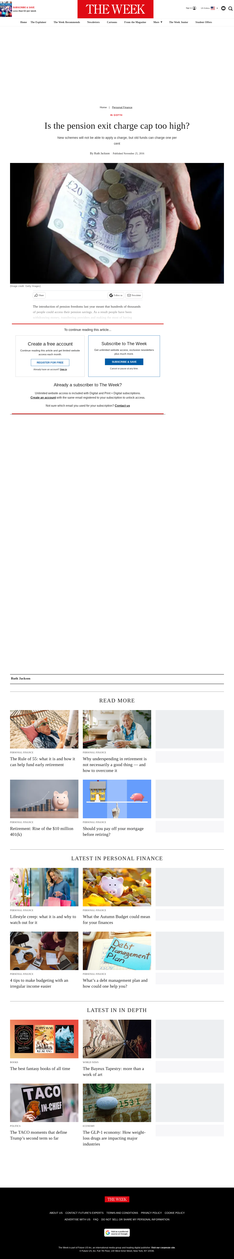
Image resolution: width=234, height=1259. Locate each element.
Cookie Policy (175, 1212)
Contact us (122, 405)
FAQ (95, 1219)
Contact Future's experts (84, 1212)
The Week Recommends (67, 22)
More (156, 22)
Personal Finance (122, 107)
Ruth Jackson (102, 153)
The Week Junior (178, 22)
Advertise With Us (77, 1219)
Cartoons (112, 22)
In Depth (116, 115)
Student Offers (203, 22)
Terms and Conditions (122, 1212)
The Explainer (38, 22)
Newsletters (93, 22)
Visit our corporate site (163, 1247)
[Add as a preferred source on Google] (117, 1233)
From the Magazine (135, 22)
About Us (56, 1212)
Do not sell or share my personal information (135, 1219)
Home (103, 107)
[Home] (23, 22)
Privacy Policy (151, 1212)
